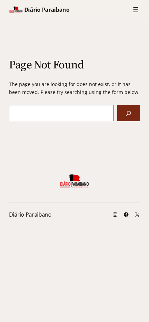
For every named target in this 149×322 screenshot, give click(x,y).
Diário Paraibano (47, 9)
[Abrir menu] (136, 10)
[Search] (128, 113)
